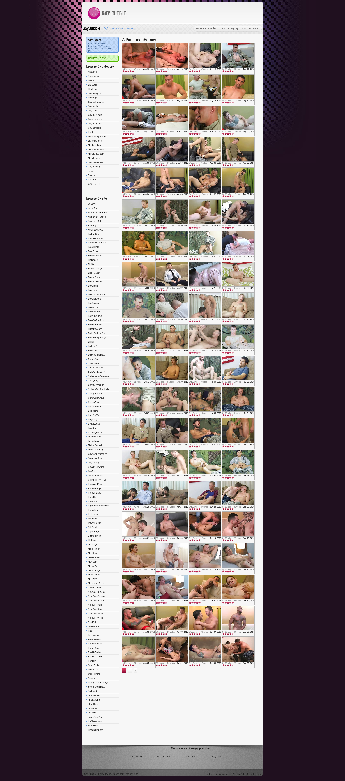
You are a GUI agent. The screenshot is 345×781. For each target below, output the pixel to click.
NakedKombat (95, 587)
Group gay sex (95, 119)
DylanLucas (94, 424)
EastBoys (92, 428)
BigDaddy (93, 260)
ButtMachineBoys (96, 355)
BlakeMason (94, 273)
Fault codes (255, 774)
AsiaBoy (92, 225)
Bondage (92, 97)
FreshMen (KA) (95, 449)
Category (233, 28)
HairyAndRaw (95, 484)
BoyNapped (94, 311)
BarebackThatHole (97, 242)
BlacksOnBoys (95, 268)
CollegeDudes (95, 393)
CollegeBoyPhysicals (98, 389)
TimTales (92, 708)
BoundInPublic (95, 281)
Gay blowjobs (94, 93)
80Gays (92, 204)
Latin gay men (95, 141)
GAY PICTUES (95, 184)
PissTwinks (93, 635)
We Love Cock (163, 756)
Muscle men (94, 158)
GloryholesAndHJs (97, 480)
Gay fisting (93, 110)
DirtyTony (92, 419)
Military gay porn (96, 154)
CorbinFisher (94, 402)
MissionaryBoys (96, 583)
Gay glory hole (95, 115)
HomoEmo (93, 510)
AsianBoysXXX (95, 230)
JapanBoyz (93, 531)
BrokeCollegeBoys (97, 333)
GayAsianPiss (95, 458)
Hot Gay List (136, 756)
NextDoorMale (95, 605)
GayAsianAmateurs (97, 454)
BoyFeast (92, 290)
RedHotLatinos (95, 656)
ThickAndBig (94, 700)
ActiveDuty (93, 208)
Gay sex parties (95, 162)
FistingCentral (95, 445)
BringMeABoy (95, 329)
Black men (93, 89)
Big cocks (92, 85)
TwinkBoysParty (96, 717)
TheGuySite (94, 695)
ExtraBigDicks (95, 432)
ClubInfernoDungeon (98, 376)
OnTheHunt (93, 626)
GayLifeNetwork (96, 467)
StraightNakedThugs (98, 682)
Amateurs (92, 72)
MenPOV (92, 579)
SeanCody (93, 669)
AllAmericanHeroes (97, 212)
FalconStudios (95, 437)
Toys (90, 171)
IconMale (92, 518)
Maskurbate (94, 557)
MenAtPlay (93, 566)
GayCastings (94, 462)
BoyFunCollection (96, 294)
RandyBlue (93, 648)
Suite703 (92, 691)
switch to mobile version (217, 774)
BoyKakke (93, 307)
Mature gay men (96, 149)
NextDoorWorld (95, 618)
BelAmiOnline (95, 255)
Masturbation (94, 145)
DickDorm (93, 411)
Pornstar (253, 28)
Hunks (91, 132)
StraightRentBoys (96, 687)
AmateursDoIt (94, 221)
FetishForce (94, 441)
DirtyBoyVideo (95, 415)
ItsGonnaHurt (94, 523)
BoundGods (94, 277)
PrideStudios (94, 639)
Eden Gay (190, 756)
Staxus (91, 678)
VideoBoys (93, 725)
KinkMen (92, 540)
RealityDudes (94, 652)
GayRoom (93, 471)
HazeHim (92, 497)
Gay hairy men (95, 123)
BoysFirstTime (95, 316)
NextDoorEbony (96, 600)
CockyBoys (93, 380)
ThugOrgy (93, 704)
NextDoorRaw (95, 609)
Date (222, 28)
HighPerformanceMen (99, 505)
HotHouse (93, 514)
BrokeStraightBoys (97, 337)
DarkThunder (94, 406)
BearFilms (93, 251)
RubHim (92, 661)
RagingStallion (95, 643)
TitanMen (92, 712)
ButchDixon (93, 350)
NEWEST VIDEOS (97, 58)
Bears (91, 80)
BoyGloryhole (94, 299)
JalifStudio (93, 527)
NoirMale (92, 622)
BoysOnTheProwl (96, 320)
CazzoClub (93, 359)
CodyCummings (96, 385)
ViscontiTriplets (95, 730)
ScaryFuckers (94, 665)
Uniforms (92, 179)
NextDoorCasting (96, 596)
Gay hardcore (94, 128)
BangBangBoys (95, 238)
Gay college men (96, 102)
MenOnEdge (94, 570)
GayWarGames (95, 475)
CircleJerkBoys (95, 368)
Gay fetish (93, 106)
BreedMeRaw (95, 324)
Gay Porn (216, 756)
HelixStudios (94, 501)
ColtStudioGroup (96, 398)
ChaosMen (93, 363)
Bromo (91, 342)
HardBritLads (94, 493)
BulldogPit (93, 346)
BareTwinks (93, 247)
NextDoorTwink (95, 613)
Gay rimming (94, 166)
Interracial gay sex (97, 136)
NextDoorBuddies (96, 592)
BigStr (91, 264)
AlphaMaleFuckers (97, 217)
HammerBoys (94, 488)
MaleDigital (93, 544)
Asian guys (93, 76)
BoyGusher (93, 303)
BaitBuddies (94, 234)
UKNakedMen (95, 721)
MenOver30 (94, 574)
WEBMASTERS (240, 774)
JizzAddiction (94, 536)
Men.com (92, 562)
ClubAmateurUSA (96, 372)
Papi (90, 631)
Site (244, 28)
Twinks (91, 175)
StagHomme (94, 674)
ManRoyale (93, 553)
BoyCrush (93, 286)
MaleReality (94, 549)
